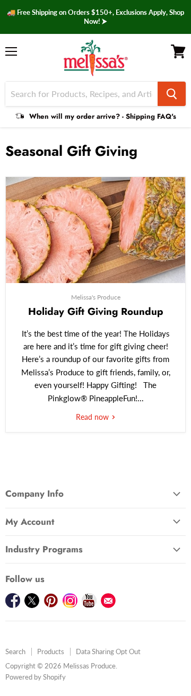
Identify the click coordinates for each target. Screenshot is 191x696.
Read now (93, 416)
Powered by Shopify (35, 677)
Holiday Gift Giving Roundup (95, 311)
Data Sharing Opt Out (108, 651)
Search (15, 651)
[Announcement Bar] (95, 17)
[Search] (172, 94)
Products (50, 651)
